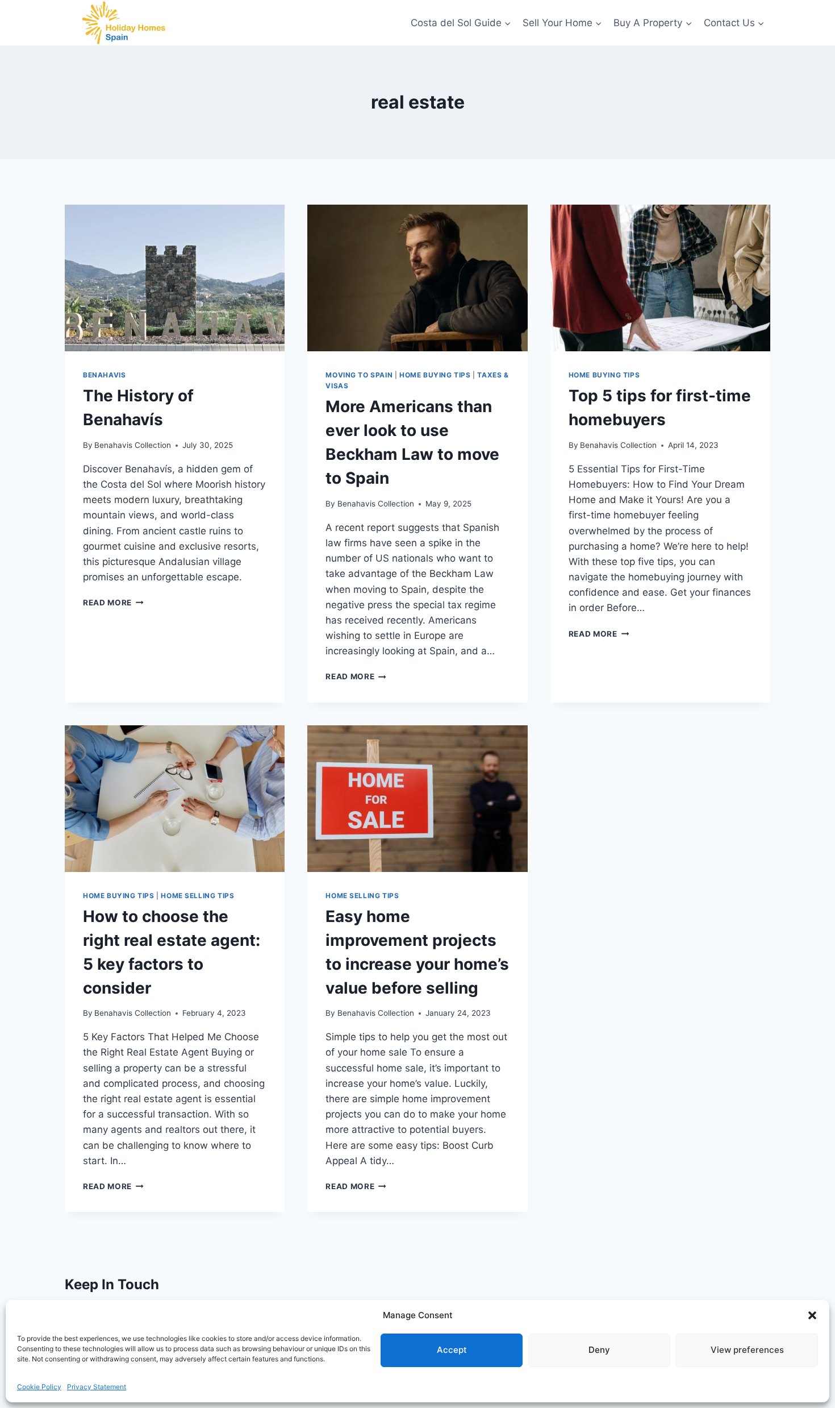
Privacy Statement (96, 1386)
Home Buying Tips (435, 375)
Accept (452, 1349)
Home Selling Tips (197, 895)
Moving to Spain (359, 375)
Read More (113, 602)
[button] (812, 1315)
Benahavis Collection (132, 445)
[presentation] (175, 278)
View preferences (747, 1349)
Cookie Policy (39, 1386)
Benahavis (104, 375)
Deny (599, 1349)
